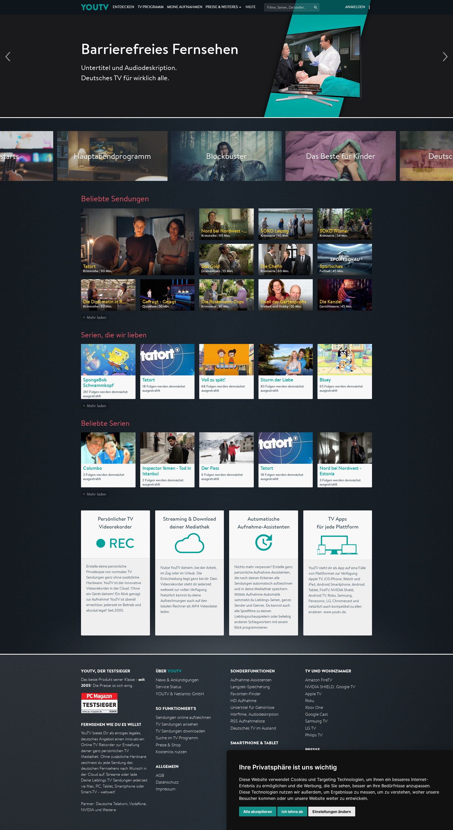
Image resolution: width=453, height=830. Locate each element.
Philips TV (313, 735)
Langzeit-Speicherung (250, 686)
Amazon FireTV (318, 680)
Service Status (168, 686)
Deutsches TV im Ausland (253, 728)
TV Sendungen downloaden (180, 731)
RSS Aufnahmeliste (247, 721)
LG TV (310, 728)
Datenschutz (167, 782)
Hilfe (251, 7)
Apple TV (313, 694)
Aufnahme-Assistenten (251, 680)
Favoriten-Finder (245, 694)
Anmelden (355, 7)
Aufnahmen (184, 7)
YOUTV (95, 7)
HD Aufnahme (243, 700)
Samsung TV (316, 721)
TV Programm (151, 7)
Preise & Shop (168, 745)
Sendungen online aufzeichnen (183, 717)
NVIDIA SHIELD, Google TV (330, 686)
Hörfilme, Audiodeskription (254, 714)
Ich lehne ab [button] (292, 811)
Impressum (165, 789)
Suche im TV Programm (177, 738)
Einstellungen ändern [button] (331, 811)
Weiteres (222, 7)
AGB (160, 775)
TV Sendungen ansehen (177, 724)
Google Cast (316, 714)
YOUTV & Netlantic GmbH (180, 694)
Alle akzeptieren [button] (257, 811)
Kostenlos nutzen (171, 751)
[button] (369, 7)
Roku (309, 700)
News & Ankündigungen (177, 680)
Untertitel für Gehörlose (252, 707)
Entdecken (123, 7)
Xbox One (314, 707)
